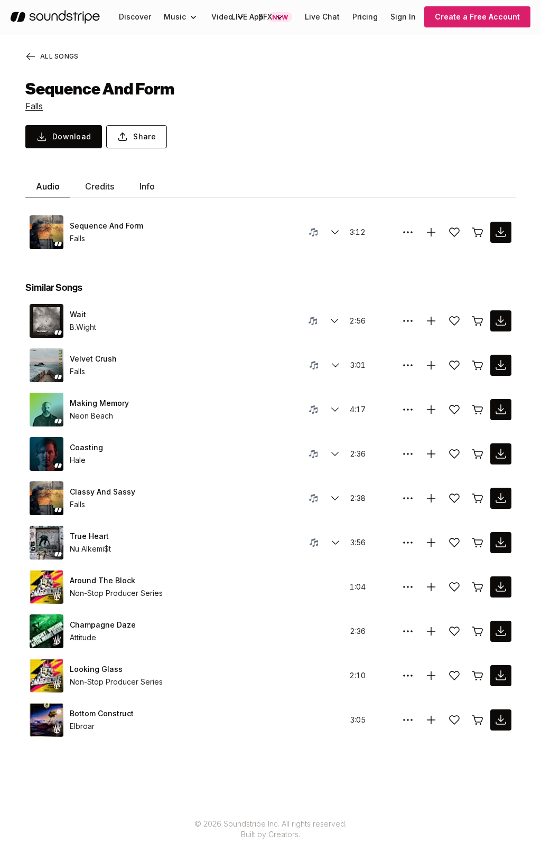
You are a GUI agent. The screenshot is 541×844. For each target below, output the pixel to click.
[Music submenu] (193, 17)
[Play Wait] (46, 321)
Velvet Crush (93, 358)
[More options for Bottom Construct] (407, 720)
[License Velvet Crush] (477, 365)
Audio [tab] (48, 186)
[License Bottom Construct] (477, 720)
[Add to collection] (431, 232)
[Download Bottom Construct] (500, 720)
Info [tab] (147, 186)
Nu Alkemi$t (90, 548)
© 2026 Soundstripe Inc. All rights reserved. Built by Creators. (270, 829)
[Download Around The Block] (500, 587)
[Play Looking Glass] (46, 676)
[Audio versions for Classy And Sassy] (335, 498)
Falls (34, 106)
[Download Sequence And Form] (500, 232)
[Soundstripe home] (55, 17)
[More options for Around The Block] (407, 587)
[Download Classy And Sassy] (500, 498)
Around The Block (102, 580)
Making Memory (99, 403)
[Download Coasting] (500, 453)
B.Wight (83, 327)
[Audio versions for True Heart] (335, 542)
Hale (78, 460)
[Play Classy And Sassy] (46, 498)
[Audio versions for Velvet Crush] (335, 365)
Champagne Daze (103, 624)
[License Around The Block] (477, 587)
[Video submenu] (240, 17)
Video (222, 16)
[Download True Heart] (500, 542)
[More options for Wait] (407, 320)
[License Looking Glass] (477, 675)
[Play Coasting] (46, 454)
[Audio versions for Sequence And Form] (335, 232)
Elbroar (82, 726)
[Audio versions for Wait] (334, 320)
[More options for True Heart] (407, 542)
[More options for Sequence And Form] (407, 232)
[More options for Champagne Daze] (407, 631)
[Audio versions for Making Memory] (335, 409)
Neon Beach (91, 415)
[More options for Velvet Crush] (407, 365)
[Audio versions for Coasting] (335, 453)
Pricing (365, 16)
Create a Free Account (477, 16)
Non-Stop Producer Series (116, 593)
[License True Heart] (477, 542)
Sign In (403, 16)
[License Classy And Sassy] (477, 498)
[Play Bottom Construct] (46, 720)
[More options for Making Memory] (407, 409)
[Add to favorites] (454, 232)
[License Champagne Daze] (477, 631)
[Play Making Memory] (46, 409)
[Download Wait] (500, 320)
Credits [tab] (99, 186)
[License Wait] (477, 320)
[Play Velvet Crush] (46, 365)
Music (175, 16)
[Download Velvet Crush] (500, 365)
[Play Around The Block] (46, 587)
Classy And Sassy (102, 491)
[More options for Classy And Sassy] (407, 498)
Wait (78, 314)
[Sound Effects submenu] (279, 17)
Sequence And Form (106, 225)
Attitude (83, 637)
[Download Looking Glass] (500, 675)
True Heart (89, 536)
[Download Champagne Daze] (500, 631)
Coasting (86, 447)
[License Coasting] (477, 453)
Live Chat (322, 16)
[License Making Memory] (477, 409)
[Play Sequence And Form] (46, 232)
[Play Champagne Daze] (46, 631)
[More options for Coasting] (407, 453)
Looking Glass (96, 669)
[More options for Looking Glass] (407, 675)
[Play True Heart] (46, 542)
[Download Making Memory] (500, 409)
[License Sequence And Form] (477, 232)
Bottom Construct (102, 713)
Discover (135, 16)
